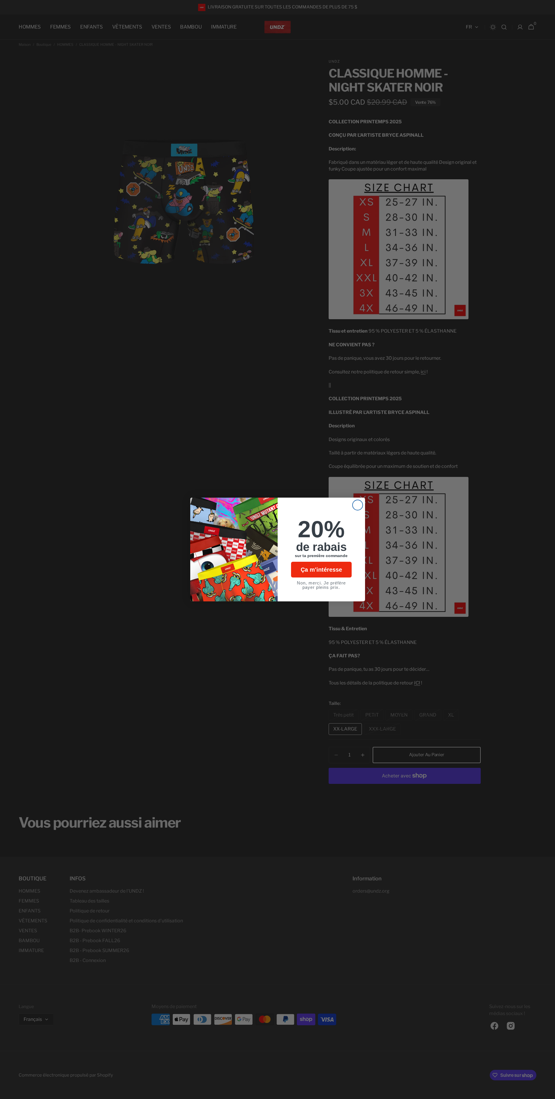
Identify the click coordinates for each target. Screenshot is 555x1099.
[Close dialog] (358, 505)
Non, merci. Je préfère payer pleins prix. (321, 585)
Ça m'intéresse (321, 569)
